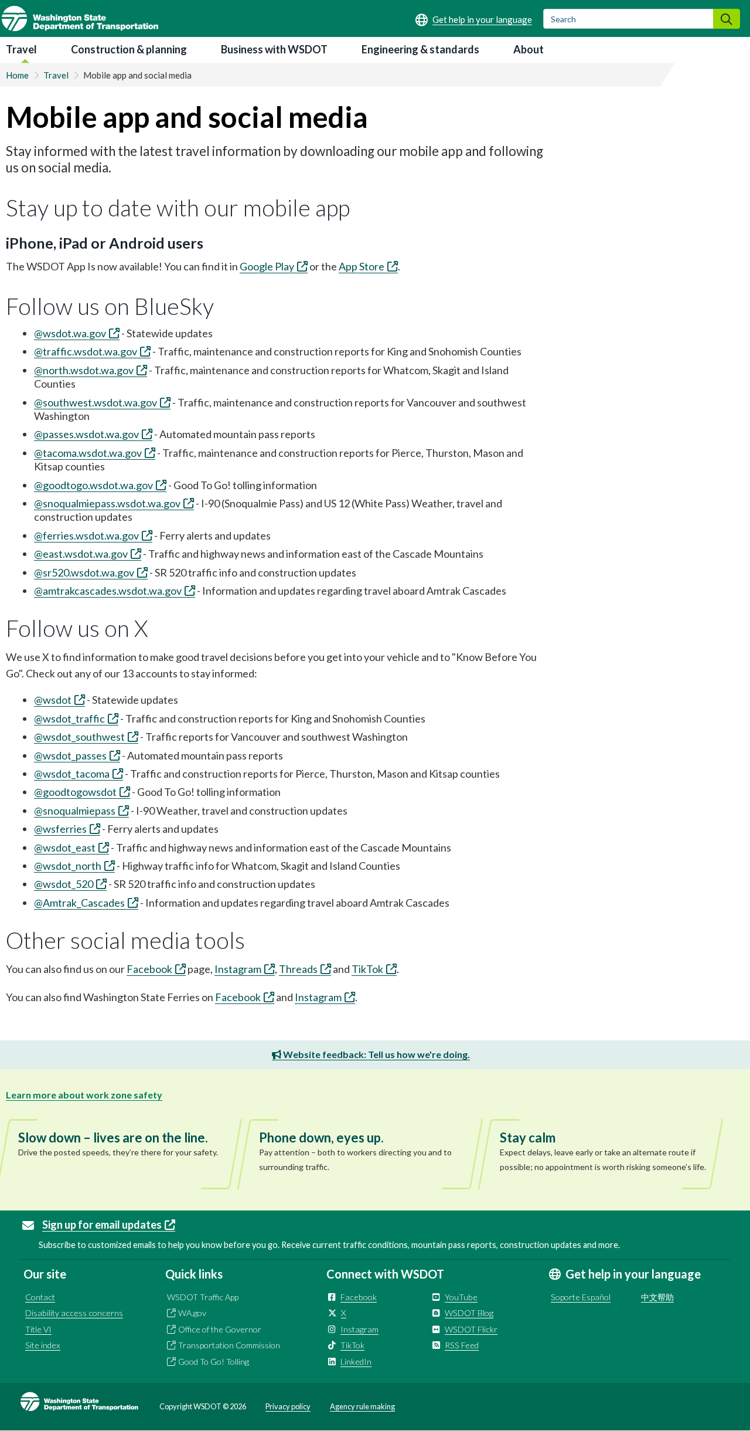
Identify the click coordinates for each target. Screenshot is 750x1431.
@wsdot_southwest (79, 736)
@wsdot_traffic (69, 718)
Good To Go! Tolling (213, 1361)
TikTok (367, 968)
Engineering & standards (420, 49)
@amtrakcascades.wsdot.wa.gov (108, 590)
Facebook (149, 968)
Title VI (38, 1329)
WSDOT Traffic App (202, 1297)
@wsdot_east (65, 847)
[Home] (80, 18)
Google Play (267, 266)
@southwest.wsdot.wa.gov (95, 402)
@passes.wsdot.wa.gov (86, 434)
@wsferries (60, 828)
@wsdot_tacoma (72, 773)
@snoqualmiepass (74, 810)
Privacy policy (288, 1406)
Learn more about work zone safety (84, 1094)
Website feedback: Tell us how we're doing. (375, 1054)
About (528, 49)
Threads (298, 968)
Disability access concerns (74, 1313)
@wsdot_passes (70, 755)
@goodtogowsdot (75, 791)
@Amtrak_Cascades (79, 902)
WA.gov (192, 1313)
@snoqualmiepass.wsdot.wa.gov (107, 503)
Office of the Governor (219, 1329)
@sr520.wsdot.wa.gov (84, 572)
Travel (21, 49)
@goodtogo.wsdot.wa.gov (93, 485)
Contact (40, 1297)
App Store (361, 266)
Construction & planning (129, 49)
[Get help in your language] (473, 19)
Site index (42, 1345)
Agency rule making (362, 1406)
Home (17, 75)
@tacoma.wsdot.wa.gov (88, 452)
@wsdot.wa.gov (70, 333)
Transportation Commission (229, 1345)
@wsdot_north (67, 865)
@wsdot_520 (63, 883)
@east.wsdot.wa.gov (81, 553)
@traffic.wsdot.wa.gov (85, 351)
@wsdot (52, 699)
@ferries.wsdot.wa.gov (86, 535)
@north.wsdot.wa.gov (84, 370)
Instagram (237, 968)
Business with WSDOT (274, 49)
